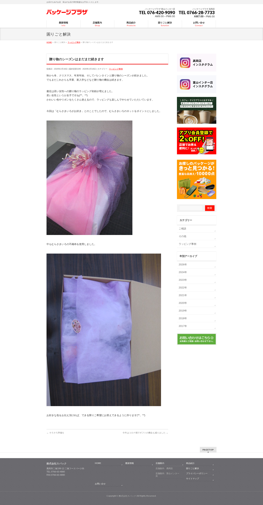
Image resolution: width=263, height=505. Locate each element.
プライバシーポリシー (197, 473)
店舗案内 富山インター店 (167, 474)
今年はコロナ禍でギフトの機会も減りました (145, 433)
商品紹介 (190, 463)
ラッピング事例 (116, 69)
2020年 (183, 302)
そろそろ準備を (55, 433)
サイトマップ (192, 478)
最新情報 (129, 463)
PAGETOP (208, 449)
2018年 (183, 318)
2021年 (183, 295)
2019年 (183, 310)
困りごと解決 (192, 468)
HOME (98, 463)
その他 (182, 236)
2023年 (183, 279)
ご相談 (182, 228)
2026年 (183, 264)
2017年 (183, 326)
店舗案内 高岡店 (164, 468)
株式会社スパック (57, 463)
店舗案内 (160, 463)
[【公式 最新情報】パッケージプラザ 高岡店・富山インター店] (67, 11)
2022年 (183, 287)
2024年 (183, 272)
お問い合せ (100, 483)
